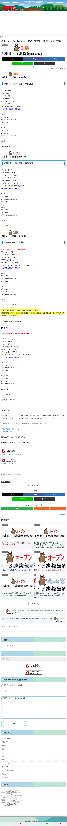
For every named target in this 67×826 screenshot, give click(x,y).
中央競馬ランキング (7, 463)
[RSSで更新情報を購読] (50, 508)
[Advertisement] (33, 23)
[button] (44, 63)
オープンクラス (6, 481)
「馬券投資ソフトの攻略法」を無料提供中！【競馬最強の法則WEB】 (24, 423)
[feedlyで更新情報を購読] (17, 508)
